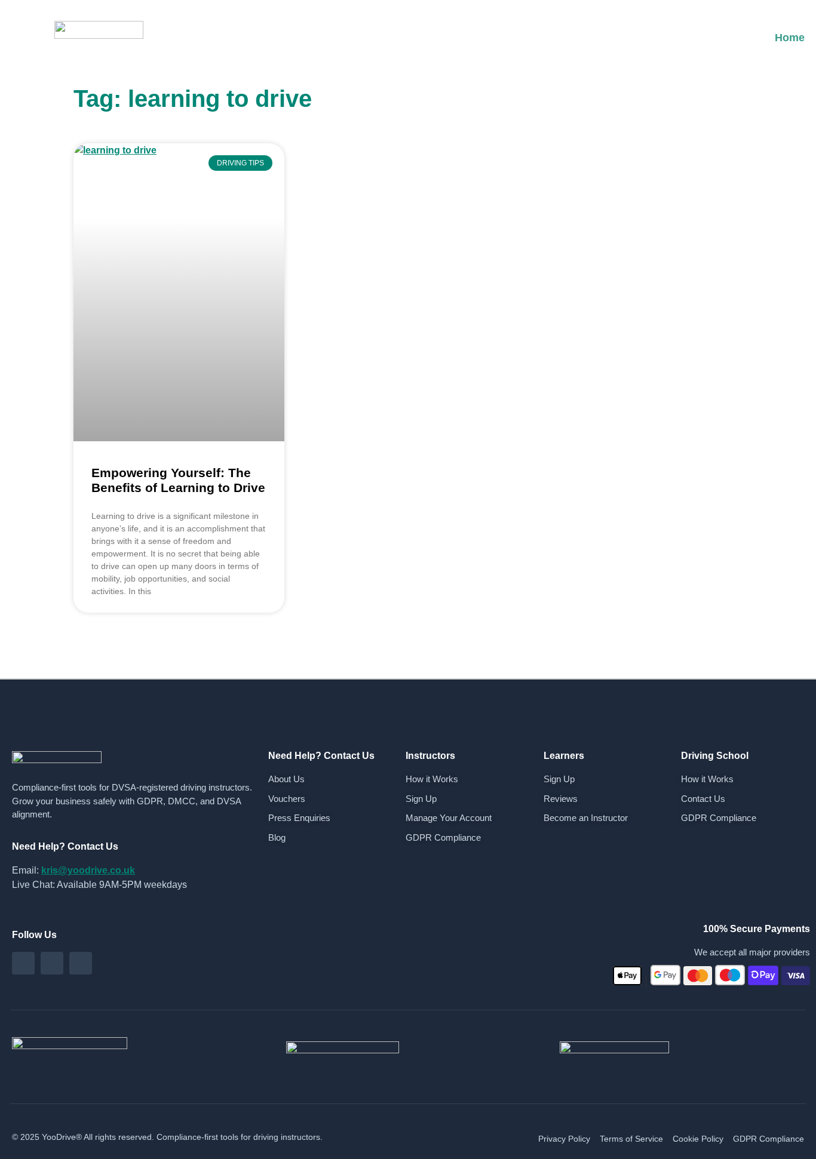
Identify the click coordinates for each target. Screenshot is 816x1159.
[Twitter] (80, 963)
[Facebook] (23, 963)
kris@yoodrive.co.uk (88, 870)
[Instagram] (52, 963)
